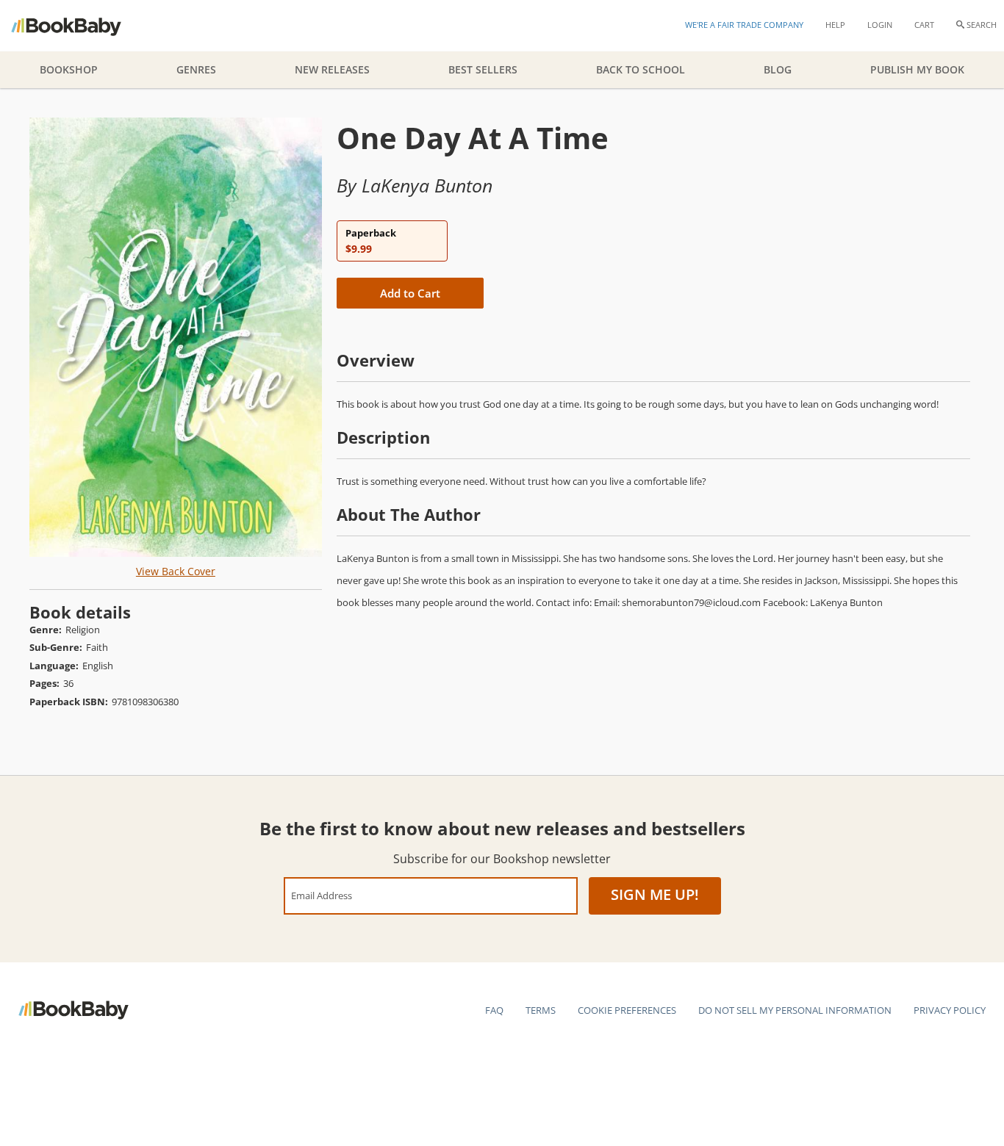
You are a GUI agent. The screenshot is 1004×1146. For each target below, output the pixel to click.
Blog (778, 69)
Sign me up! (655, 894)
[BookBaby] (79, 25)
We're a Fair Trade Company (744, 24)
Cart (924, 24)
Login (879, 24)
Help (835, 24)
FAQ (494, 1010)
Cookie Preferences (627, 1010)
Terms (541, 1010)
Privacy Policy (950, 1010)
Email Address (321, 895)
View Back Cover (175, 571)
